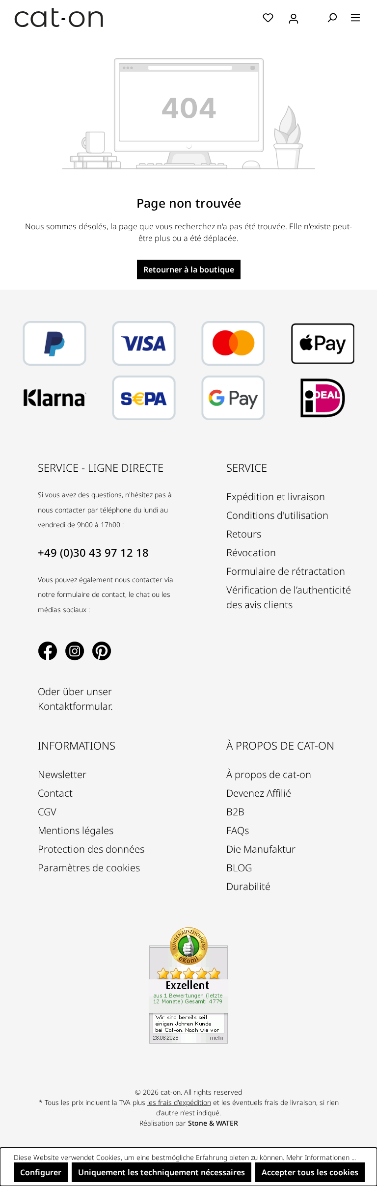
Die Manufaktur (261, 849)
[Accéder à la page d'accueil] (59, 17)
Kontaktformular (74, 706)
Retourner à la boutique (188, 269)
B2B (235, 811)
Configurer (40, 1172)
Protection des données (91, 849)
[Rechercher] (332, 17)
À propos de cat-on (268, 774)
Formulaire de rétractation (285, 571)
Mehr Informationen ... (321, 1157)
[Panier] (313, 18)
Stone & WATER (213, 1123)
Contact (55, 793)
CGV (47, 811)
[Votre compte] (293, 17)
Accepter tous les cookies (310, 1172)
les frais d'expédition (179, 1102)
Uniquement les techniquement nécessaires (161, 1172)
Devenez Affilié (258, 793)
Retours (243, 533)
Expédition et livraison (275, 496)
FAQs (237, 830)
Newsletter (62, 774)
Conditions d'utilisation (277, 515)
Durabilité (248, 886)
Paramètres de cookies (89, 867)
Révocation (251, 552)
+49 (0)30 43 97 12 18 (93, 552)
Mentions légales (75, 830)
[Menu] (355, 17)
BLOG (239, 867)
